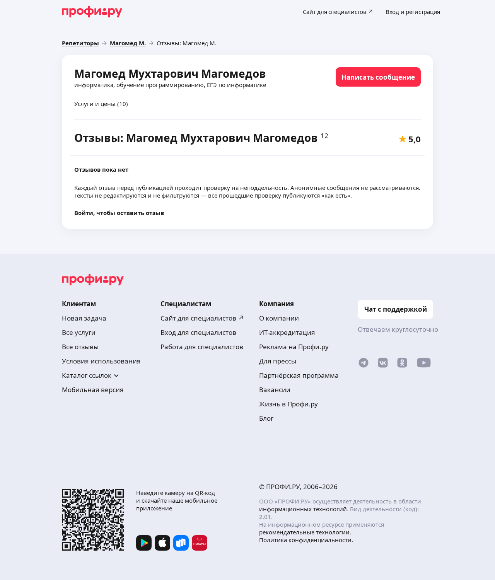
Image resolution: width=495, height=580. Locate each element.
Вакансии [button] (274, 389)
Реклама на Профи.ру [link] (294, 346)
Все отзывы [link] (80, 346)
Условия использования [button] (101, 361)
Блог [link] (266, 418)
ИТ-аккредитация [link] (287, 332)
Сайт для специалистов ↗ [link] (202, 318)
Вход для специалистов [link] (198, 332)
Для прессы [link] (277, 361)
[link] (80, 43)
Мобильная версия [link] (93, 389)
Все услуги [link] (79, 332)
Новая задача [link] (84, 318)
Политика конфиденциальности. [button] (306, 540)
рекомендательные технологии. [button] (305, 532)
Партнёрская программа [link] (299, 375)
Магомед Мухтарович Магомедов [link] (170, 73)
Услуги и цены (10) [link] (101, 103)
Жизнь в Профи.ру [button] (288, 403)
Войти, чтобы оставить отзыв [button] (119, 213)
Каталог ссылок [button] (86, 375)
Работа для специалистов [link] (201, 346)
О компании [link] (279, 318)
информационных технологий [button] (303, 509)
